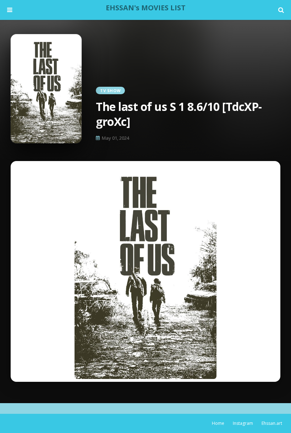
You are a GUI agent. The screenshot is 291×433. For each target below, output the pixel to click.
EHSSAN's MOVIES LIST (146, 7)
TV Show (110, 90)
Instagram (243, 423)
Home (218, 423)
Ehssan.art (272, 423)
